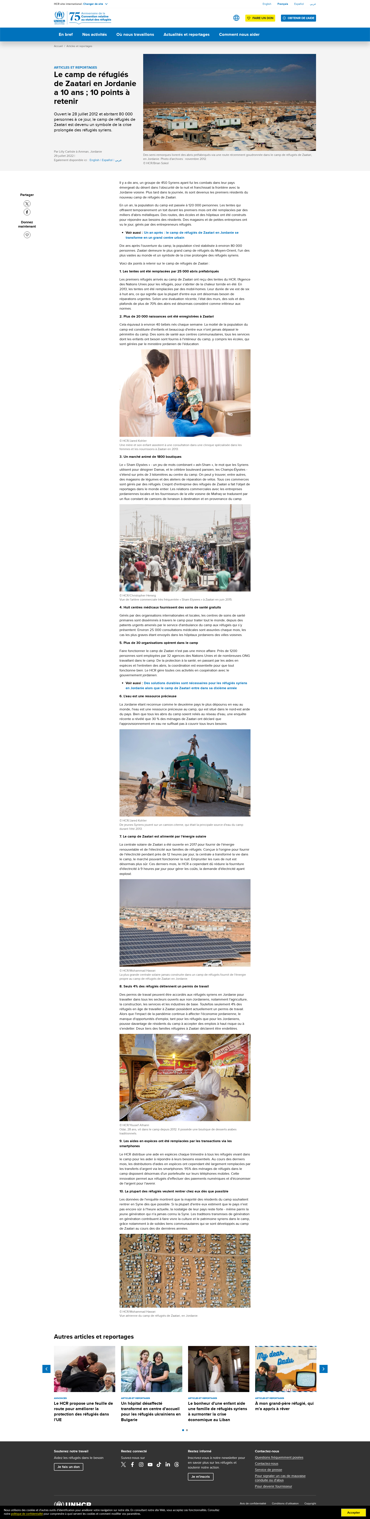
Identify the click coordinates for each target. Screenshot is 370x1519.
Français (283, 4)
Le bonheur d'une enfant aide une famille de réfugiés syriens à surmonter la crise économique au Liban (217, 1411)
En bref (66, 34)
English (267, 4)
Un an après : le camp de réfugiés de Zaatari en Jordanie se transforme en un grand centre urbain (182, 235)
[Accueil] (81, 18)
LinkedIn (167, 1464)
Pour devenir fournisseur (273, 1486)
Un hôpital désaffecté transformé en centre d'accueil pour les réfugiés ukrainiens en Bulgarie (151, 1411)
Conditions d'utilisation (285, 1503)
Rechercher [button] (224, 18)
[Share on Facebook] (27, 212)
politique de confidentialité (27, 1514)
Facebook (132, 1464)
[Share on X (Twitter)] (27, 203)
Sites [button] (236, 18)
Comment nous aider (239, 34)
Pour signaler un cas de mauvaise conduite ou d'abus (280, 1478)
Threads (176, 1464)
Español (299, 4)
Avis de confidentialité (253, 1503)
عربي (313, 4)
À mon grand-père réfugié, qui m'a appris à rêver (284, 1406)
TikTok (158, 1464)
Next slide (324, 1369)
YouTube (150, 1464)
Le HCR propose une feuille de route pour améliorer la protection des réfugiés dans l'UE (83, 1411)
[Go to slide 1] (184, 1431)
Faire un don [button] (262, 18)
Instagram (141, 1464)
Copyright (310, 1503)
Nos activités (94, 34)
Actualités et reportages (186, 34)
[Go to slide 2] (188, 1431)
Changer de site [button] (93, 4)
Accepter (353, 1512)
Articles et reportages (79, 46)
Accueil (58, 46)
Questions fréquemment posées (279, 1457)
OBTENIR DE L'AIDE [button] (301, 18)
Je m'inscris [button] (200, 1476)
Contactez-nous (266, 1463)
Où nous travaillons (135, 34)
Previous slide (46, 1369)
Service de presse (268, 1470)
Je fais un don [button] (68, 1466)
